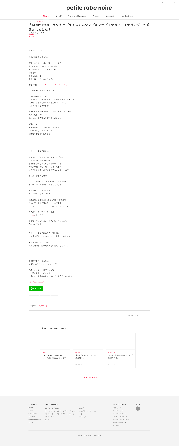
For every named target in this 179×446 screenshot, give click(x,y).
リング (47, 417)
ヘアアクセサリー (61, 414)
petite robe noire (89, 7)
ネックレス (48, 411)
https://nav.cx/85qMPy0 (38, 282)
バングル (72, 411)
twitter (31, 37)
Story (30, 422)
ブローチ (72, 414)
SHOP (59, 16)
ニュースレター (118, 410)
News (46, 16)
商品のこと (43, 306)
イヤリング (57, 411)
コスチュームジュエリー (53, 408)
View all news (89, 378)
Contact (110, 16)
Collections (127, 16)
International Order (120, 422)
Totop (152, 405)
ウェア (47, 419)
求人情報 (116, 425)
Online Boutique (78, 16)
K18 (52, 417)
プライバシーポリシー (120, 416)
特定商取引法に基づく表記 (121, 419)
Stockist (31, 416)
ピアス (65, 411)
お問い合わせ (117, 408)
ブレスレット (49, 414)
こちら (31, 215)
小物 (80, 414)
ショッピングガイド (119, 413)
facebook (33, 35)
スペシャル (83, 417)
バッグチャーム (91, 411)
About (96, 16)
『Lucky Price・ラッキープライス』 (53, 85)
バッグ (81, 408)
